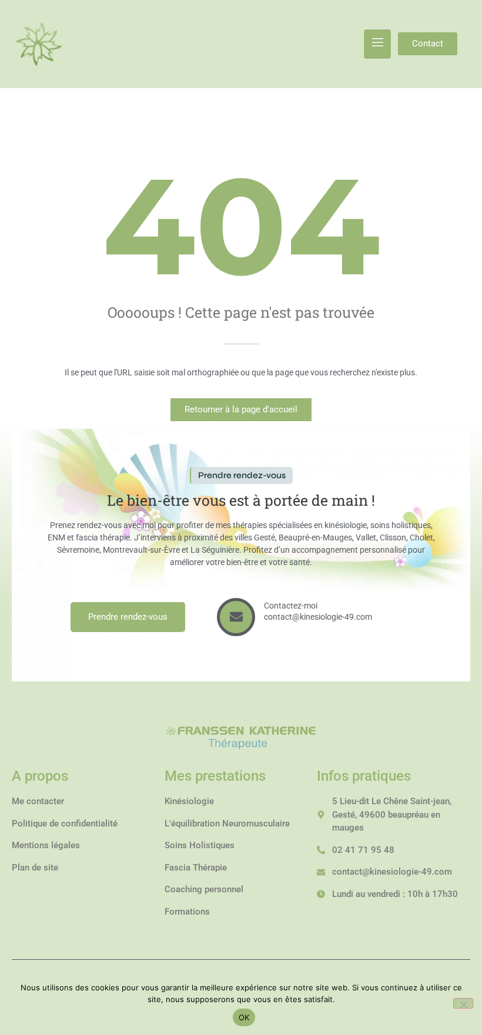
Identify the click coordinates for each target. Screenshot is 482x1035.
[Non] (463, 1003)
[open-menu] (377, 44)
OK (244, 1017)
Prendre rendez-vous (128, 616)
